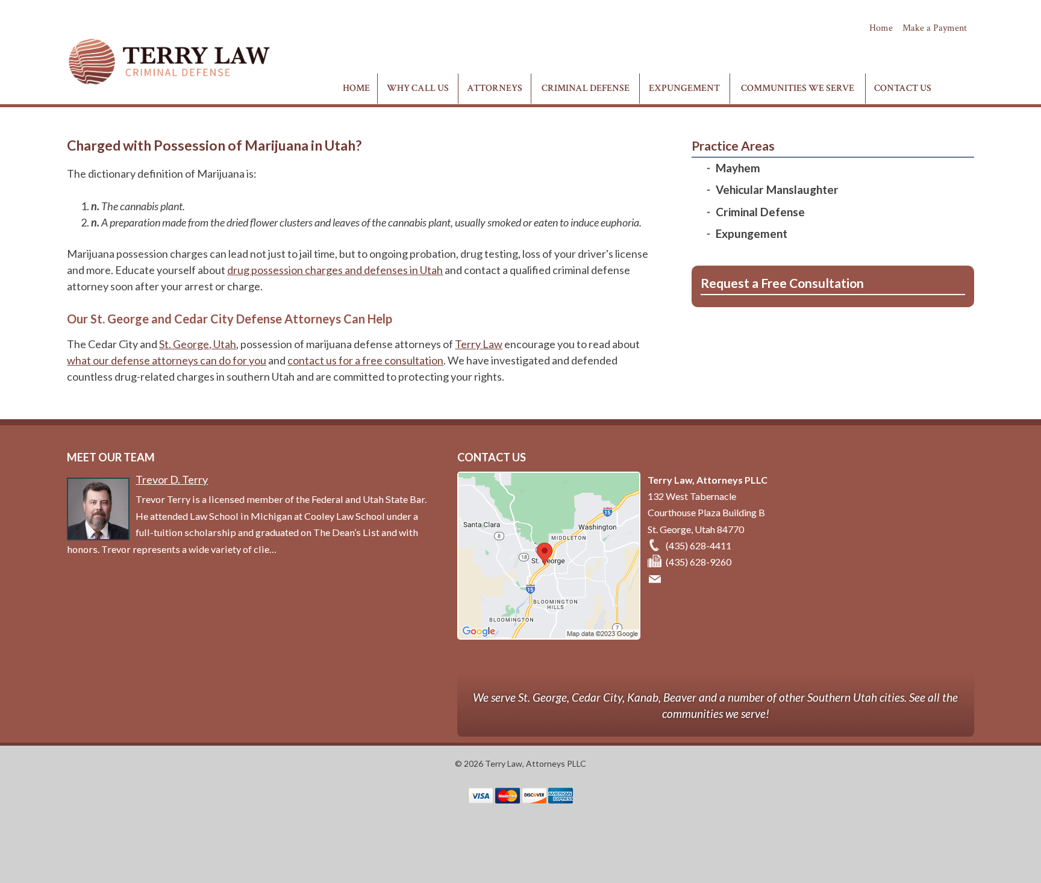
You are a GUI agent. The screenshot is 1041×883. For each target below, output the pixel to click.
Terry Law (478, 344)
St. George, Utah (197, 344)
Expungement (684, 88)
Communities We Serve (797, 88)
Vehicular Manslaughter (777, 189)
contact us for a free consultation (365, 360)
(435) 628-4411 (928, 49)
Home (881, 28)
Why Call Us (418, 88)
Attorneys (494, 88)
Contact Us (902, 88)
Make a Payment (934, 28)
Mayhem (738, 168)
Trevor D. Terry (172, 479)
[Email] (657, 578)
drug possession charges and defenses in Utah (335, 269)
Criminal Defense (586, 88)
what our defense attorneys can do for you (166, 360)
